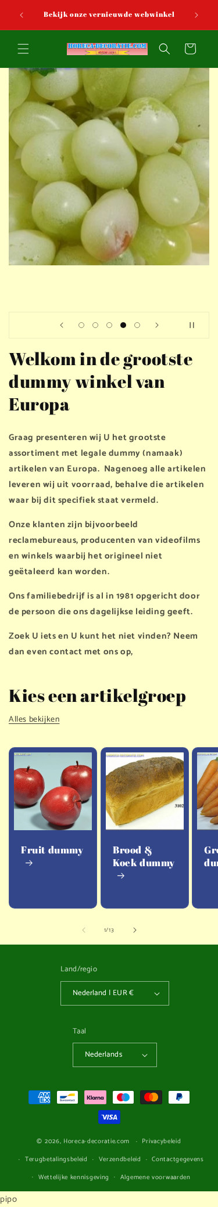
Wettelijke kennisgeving (73, 1177)
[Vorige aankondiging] (21, 15)
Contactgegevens (178, 1159)
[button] (23, 49)
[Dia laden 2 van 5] (95, 325)
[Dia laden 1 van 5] (81, 325)
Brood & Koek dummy (144, 856)
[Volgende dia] (157, 325)
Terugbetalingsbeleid (56, 1159)
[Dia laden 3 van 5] (109, 325)
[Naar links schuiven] (84, 930)
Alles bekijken (34, 719)
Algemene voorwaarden (155, 1177)
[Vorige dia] (61, 325)
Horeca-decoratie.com (96, 1141)
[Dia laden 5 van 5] (137, 325)
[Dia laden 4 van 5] (123, 325)
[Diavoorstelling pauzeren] (196, 325)
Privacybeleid (161, 1141)
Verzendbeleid (120, 1159)
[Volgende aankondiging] (196, 15)
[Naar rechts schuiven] (135, 930)
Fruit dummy (52, 850)
